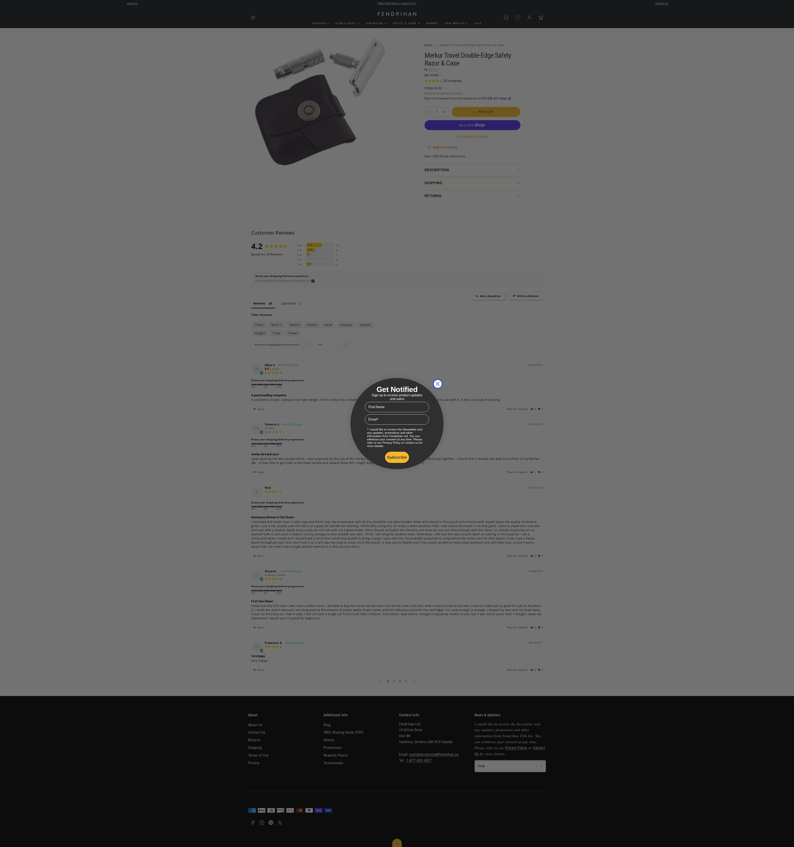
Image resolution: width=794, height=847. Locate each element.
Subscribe (397, 457)
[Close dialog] (438, 384)
